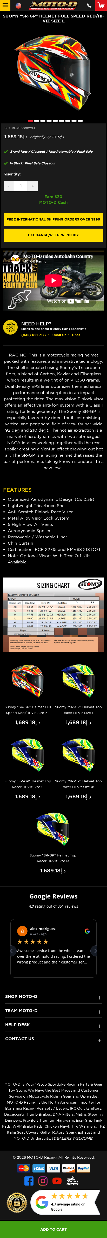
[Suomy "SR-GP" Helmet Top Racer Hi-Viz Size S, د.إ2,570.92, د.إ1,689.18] (27, 755)
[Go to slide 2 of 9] (35, 120)
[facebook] (29, 1181)
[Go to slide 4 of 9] (47, 120)
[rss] (72, 1181)
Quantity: (12, 174)
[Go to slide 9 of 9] (79, 120)
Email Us (58, 335)
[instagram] (43, 1181)
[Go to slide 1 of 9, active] (29, 120)
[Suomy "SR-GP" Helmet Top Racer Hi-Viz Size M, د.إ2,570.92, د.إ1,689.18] (53, 829)
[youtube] (57, 1181)
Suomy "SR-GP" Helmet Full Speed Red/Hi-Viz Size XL (28, 710)
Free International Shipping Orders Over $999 (53, 219)
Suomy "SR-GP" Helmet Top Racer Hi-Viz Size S (27, 784)
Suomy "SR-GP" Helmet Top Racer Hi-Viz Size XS (78, 784)
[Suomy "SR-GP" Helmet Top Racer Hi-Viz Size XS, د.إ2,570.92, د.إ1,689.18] (78, 755)
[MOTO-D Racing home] (53, 5)
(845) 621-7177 (33, 335)
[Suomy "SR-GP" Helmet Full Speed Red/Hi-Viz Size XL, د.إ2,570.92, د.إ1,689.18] (27, 681)
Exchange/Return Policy (53, 235)
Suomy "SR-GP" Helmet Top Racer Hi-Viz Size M (53, 858)
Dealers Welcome (73, 1138)
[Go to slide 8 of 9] (72, 120)
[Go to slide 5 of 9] (54, 120)
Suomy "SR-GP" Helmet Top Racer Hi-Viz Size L (78, 710)
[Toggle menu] (5, 5)
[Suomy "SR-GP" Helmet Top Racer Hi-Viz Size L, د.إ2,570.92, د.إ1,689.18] (78, 681)
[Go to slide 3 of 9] (41, 120)
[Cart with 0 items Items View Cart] (102, 5)
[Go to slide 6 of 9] (60, 120)
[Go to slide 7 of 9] (66, 120)
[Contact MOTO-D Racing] (89, 5)
